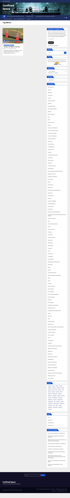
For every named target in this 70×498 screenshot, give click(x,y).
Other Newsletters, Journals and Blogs (45, 16)
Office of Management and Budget (54, 275)
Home (37, 489)
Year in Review (51, 378)
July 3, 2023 (7, 48)
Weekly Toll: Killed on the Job (12, 47)
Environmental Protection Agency (54, 190)
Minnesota (50, 395)
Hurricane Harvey (51, 229)
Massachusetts (54, 393)
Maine (61, 391)
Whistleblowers (51, 359)
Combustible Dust (51, 146)
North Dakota (50, 401)
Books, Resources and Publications (15, 16)
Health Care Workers (52, 218)
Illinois (56, 389)
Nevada (49, 397)
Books (49, 119)
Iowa (62, 389)
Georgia (49, 389)
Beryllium (49, 111)
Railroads (50, 299)
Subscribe (51, 42)
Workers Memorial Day (52, 364)
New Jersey (60, 397)
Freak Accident (50, 206)
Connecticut (59, 387)
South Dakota (62, 403)
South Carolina (56, 403)
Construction (50, 157)
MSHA (49, 267)
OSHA (49, 280)
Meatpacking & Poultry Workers (54, 261)
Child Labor (50, 141)
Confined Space (51, 149)
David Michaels (51, 168)
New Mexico (50, 399)
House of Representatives (53, 223)
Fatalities (49, 198)
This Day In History (51, 332)
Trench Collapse (51, 335)
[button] (64, 17)
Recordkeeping (51, 302)
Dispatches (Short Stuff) (52, 176)
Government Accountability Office (54, 211)
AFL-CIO (49, 89)
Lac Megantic (50, 256)
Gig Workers (50, 209)
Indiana (59, 389)
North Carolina (60, 399)
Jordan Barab (13, 48)
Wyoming (49, 409)
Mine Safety (50, 264)
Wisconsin (60, 407)
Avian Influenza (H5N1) (52, 108)
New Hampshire (54, 397)
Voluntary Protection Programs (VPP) (55, 345)
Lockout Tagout (51, 259)
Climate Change (51, 144)
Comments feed (51, 422)
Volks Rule (50, 343)
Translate (56, 72)
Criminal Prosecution (52, 165)
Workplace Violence (51, 375)
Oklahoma (58, 401)
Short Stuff (50, 316)
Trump (49, 337)
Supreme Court (51, 324)
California (49, 387)
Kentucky (53, 391)
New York (54, 399)
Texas (54, 405)
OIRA (49, 278)
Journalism (50, 248)
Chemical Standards (52, 138)
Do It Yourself (50, 179)
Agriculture (50, 92)
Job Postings (50, 242)
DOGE (49, 182)
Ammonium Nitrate (51, 100)
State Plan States (51, 321)
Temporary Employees (52, 329)
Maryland (49, 393)
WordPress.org (50, 425)
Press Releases (51, 291)
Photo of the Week (51, 286)
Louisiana (57, 391)
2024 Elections (50, 87)
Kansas (49, 391)
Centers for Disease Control (53, 130)
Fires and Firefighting (52, 201)
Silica (49, 318)
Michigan (60, 393)
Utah (57, 405)
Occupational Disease (52, 272)
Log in (49, 417)
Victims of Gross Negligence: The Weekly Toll (56, 433)
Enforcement (50, 187)
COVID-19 (50, 163)
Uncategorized (50, 340)
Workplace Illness (51, 370)
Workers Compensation (52, 362)
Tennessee (50, 405)
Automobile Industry (51, 106)
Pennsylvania (50, 403)
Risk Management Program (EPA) (54, 310)
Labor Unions (50, 253)
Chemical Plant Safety (52, 133)
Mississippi (54, 395)
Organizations (29, 16)
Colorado (54, 387)
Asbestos (49, 103)
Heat (49, 221)
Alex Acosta (50, 95)
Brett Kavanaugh (51, 122)
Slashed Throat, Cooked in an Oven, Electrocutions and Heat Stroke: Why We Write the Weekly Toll (56, 456)
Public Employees (51, 297)
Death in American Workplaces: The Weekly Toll (57, 443)
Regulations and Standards (53, 305)
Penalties (49, 283)
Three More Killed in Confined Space (55, 446)
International (50, 240)
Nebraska (63, 395)
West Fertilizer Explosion (52, 356)
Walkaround (50, 351)
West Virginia (55, 407)
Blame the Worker (51, 114)
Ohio (54, 401)
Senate (49, 313)
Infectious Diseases (51, 237)
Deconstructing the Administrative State (55, 171)
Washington (50, 407)
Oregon (62, 401)
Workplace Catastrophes (52, 367)
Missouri (58, 395)
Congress (50, 152)
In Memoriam (50, 234)
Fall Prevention (51, 195)
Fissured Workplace (51, 203)
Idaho (53, 389)
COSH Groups (50, 160)
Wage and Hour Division (52, 348)
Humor (49, 226)
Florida (63, 387)
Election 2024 (50, 184)
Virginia (60, 405)
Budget (49, 125)
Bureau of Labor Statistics (52, 127)
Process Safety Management (53, 294)
